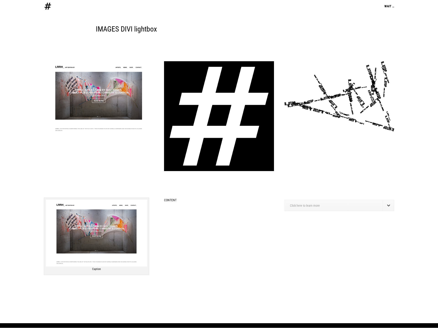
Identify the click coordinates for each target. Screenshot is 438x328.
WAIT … (389, 6)
